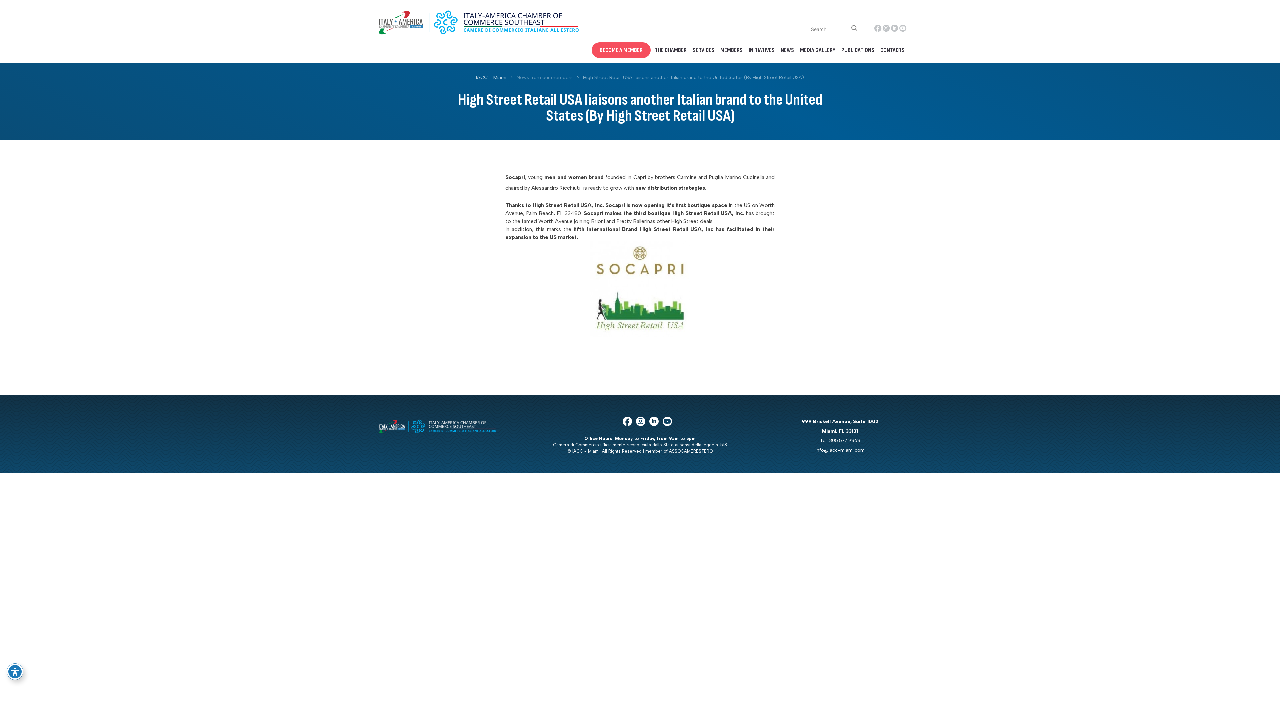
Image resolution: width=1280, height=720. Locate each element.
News (787, 50)
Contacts (892, 50)
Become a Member (621, 50)
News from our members (545, 77)
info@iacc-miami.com (840, 450)
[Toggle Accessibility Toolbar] (15, 672)
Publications (857, 50)
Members (731, 50)
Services (703, 50)
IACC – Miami (491, 77)
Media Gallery (817, 50)
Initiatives (762, 50)
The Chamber (671, 50)
